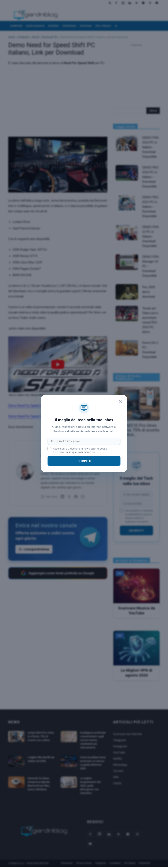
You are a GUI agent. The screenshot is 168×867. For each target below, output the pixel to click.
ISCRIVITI (84, 461)
